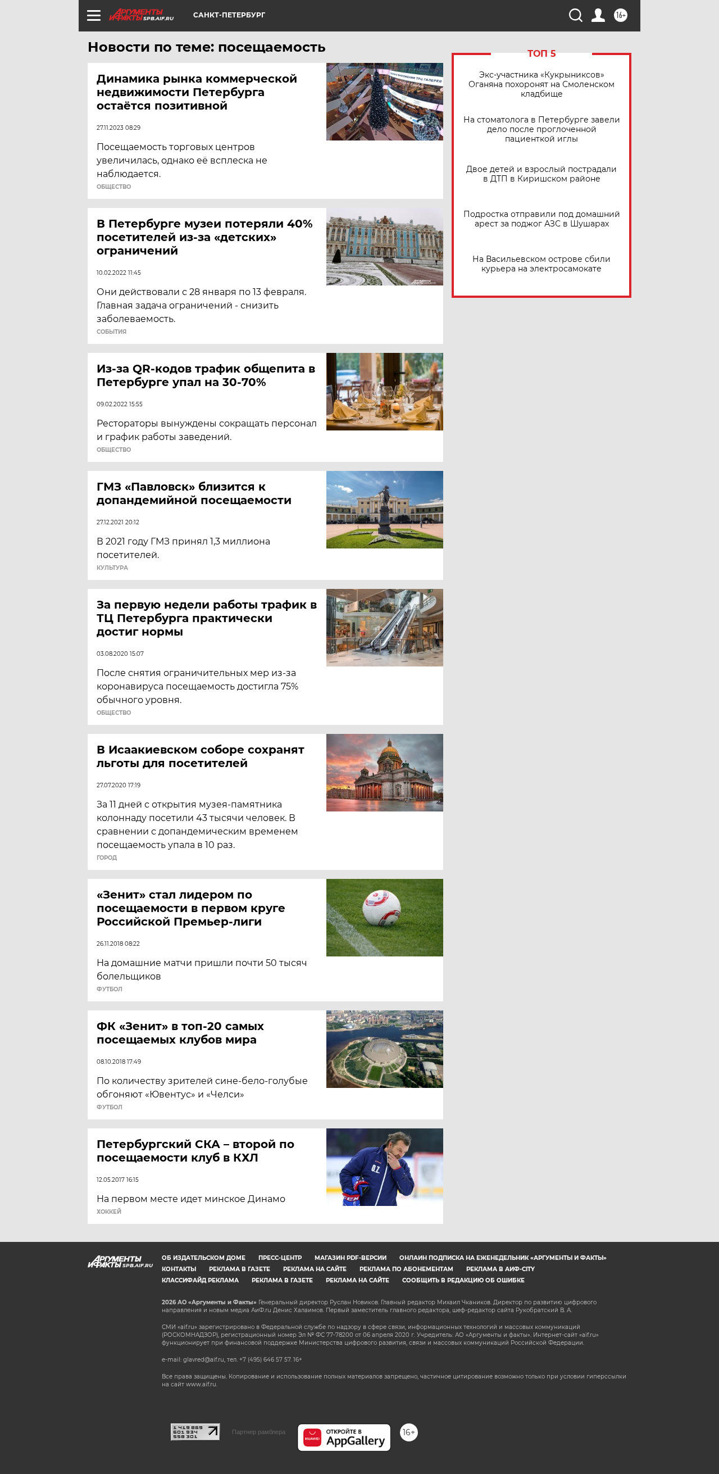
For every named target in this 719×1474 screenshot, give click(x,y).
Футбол (109, 989)
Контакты (179, 1269)
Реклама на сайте (315, 1269)
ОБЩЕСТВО (114, 187)
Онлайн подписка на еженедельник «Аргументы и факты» (503, 1258)
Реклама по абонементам (406, 1269)
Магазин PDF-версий (350, 1258)
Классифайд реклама (200, 1280)
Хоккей (109, 1212)
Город (107, 858)
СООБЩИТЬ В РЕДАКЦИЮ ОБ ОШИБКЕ (463, 1280)
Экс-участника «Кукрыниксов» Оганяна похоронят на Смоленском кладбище (541, 84)
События (111, 332)
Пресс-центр (280, 1258)
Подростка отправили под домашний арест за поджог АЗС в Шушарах (541, 219)
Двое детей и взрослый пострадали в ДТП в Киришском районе (541, 174)
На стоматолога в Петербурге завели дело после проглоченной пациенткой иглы (541, 129)
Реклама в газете (239, 1269)
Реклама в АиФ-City (500, 1269)
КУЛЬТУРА (112, 568)
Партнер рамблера (258, 1431)
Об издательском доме (203, 1258)
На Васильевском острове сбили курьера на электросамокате (541, 264)
